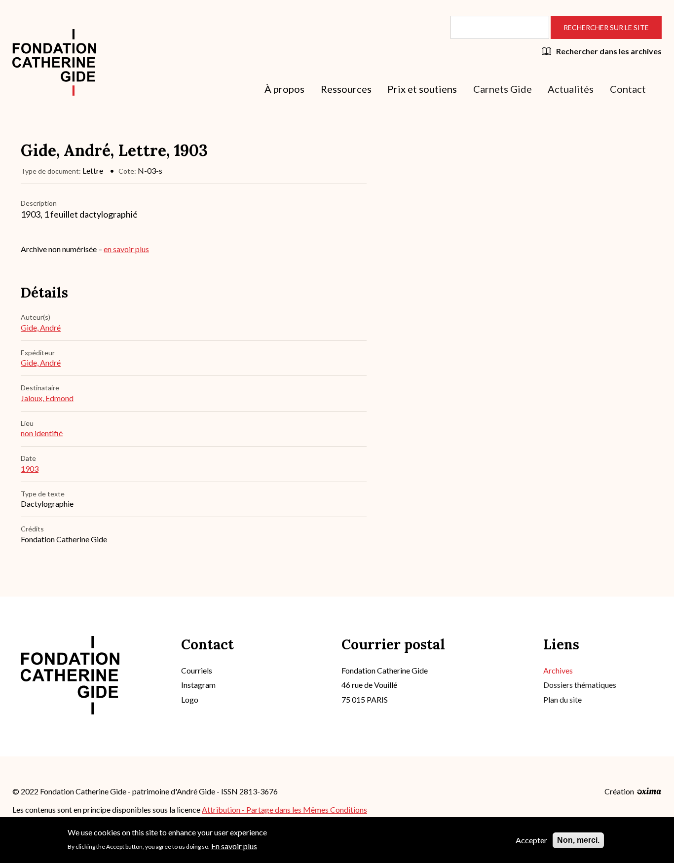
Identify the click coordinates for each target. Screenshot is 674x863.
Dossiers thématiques (579, 684)
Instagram (198, 684)
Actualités (571, 89)
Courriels (196, 670)
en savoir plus (126, 249)
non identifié (42, 433)
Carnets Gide (502, 89)
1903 (29, 468)
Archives (558, 670)
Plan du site (562, 699)
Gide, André (41, 327)
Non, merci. (578, 840)
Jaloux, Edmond (47, 398)
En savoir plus (234, 845)
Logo (189, 699)
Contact (628, 89)
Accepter (531, 840)
